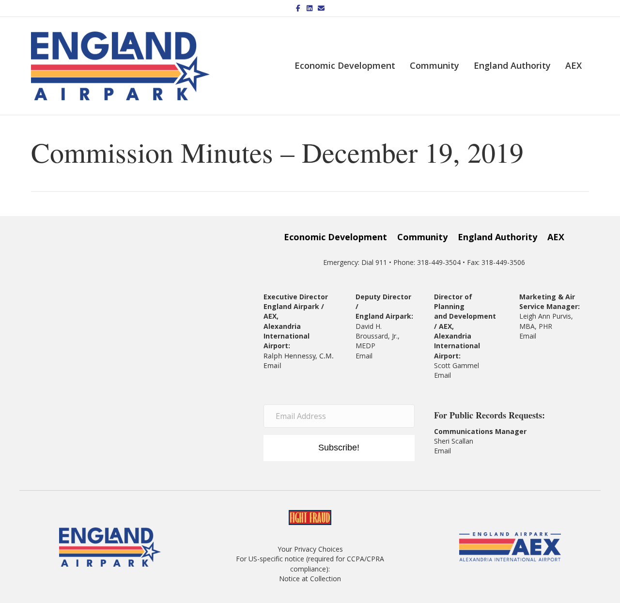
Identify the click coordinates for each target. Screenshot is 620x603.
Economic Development (344, 65)
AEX (573, 65)
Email (272, 365)
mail (444, 375)
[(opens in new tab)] (510, 546)
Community (434, 65)
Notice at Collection (310, 578)
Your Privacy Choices (310, 549)
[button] (339, 448)
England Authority (512, 65)
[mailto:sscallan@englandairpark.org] (452, 450)
